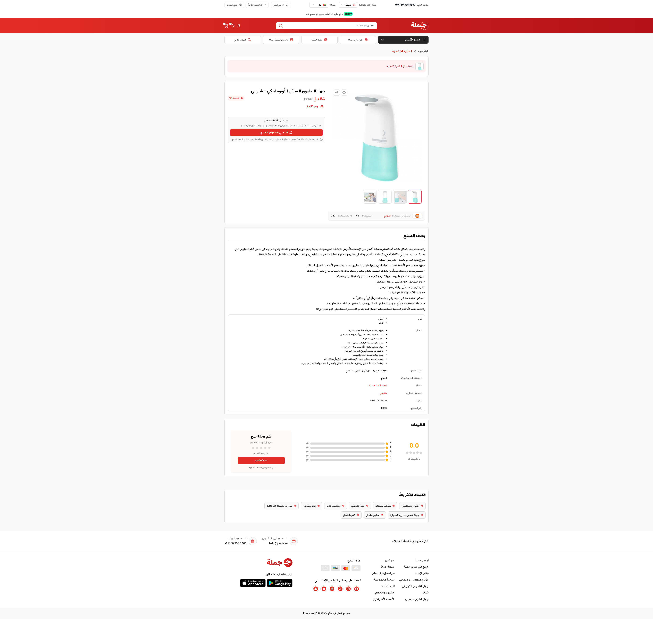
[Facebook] (356, 588)
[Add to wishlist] (344, 93)
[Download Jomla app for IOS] (253, 583)
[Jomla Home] (420, 25)
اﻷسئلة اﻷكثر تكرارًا (384, 599)
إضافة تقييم (261, 461)
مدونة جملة (387, 567)
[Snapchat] (316, 588)
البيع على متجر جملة (416, 567)
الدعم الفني (278, 5)
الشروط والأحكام (385, 593)
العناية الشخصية (378, 386)
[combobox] (348, 5)
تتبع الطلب (232, 5)
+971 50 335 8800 (405, 5)
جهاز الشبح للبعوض (417, 599)
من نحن (390, 560)
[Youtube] (324, 588)
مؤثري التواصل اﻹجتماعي (414, 580)
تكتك (426, 593)
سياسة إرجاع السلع (383, 573)
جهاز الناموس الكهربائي (415, 586)
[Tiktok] (332, 588)
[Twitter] (340, 588)
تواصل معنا (422, 560)
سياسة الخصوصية (384, 580)
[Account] (239, 26)
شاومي (383, 393)
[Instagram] (348, 588)
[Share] (336, 93)
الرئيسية (423, 51)
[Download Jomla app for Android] (279, 583)
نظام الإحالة (422, 573)
